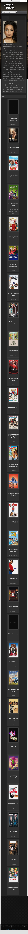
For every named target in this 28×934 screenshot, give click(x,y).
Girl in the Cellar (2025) (13, 147)
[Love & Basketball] (13, 706)
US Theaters (19, 929)
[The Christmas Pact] (13, 310)
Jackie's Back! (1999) (13, 746)
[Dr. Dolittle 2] (13, 650)
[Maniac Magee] (13, 622)
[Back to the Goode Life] (13, 281)
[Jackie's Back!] (13, 735)
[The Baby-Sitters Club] (13, 875)
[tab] (5, 18)
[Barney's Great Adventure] (13, 763)
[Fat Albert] (13, 566)
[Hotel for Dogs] (13, 395)
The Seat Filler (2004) (13, 606)
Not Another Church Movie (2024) (13, 176)
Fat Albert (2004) (13, 578)
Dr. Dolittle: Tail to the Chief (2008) (13, 494)
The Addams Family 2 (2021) (13, 204)
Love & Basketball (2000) (13, 719)
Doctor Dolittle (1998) (13, 803)
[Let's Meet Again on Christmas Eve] (13, 224)
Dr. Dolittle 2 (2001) (13, 661)
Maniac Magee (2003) (13, 633)
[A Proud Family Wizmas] (13, 106)
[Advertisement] (14, 910)
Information (5, 18)
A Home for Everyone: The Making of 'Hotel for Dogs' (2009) (13, 435)
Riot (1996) (13, 859)
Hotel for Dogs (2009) (13, 407)
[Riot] (13, 847)
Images (11, 18)
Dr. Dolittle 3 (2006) (13, 521)
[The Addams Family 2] (13, 192)
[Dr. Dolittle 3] (13, 510)
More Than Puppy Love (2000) (13, 690)
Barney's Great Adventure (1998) (13, 775)
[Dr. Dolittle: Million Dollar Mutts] (13, 452)
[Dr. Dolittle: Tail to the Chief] (13, 481)
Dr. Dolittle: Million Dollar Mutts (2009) (13, 465)
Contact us (14, 929)
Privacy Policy (8, 929)
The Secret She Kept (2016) (13, 379)
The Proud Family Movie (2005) (13, 550)
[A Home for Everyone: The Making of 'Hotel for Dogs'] (13, 423)
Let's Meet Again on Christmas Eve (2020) (13, 237)
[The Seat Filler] (13, 594)
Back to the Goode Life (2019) (13, 294)
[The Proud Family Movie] (13, 538)
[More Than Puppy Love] (13, 677)
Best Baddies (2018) (13, 350)
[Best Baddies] (13, 338)
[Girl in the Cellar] (13, 135)
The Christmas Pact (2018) (13, 322)
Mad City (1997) (13, 831)
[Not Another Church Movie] (13, 163)
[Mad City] (13, 819)
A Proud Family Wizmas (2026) (13, 119)
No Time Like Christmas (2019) (13, 265)
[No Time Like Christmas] (13, 253)
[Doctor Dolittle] (13, 792)
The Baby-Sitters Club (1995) (13, 888)
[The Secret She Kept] (13, 366)
